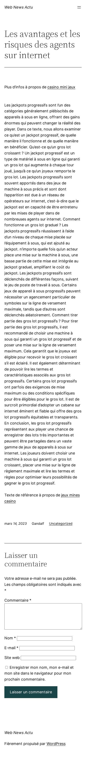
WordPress (56, 743)
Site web (12, 657)
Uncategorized (60, 523)
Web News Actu (18, 7)
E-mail (11, 648)
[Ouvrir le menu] (79, 7)
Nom (10, 638)
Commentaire (17, 600)
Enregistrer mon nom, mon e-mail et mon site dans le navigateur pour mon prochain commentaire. (39, 673)
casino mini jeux (61, 87)
